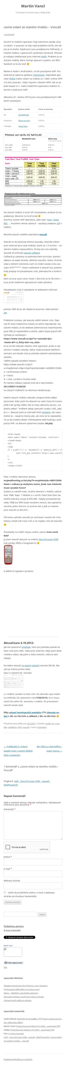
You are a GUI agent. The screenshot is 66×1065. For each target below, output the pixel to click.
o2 (53, 723)
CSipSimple (39, 75)
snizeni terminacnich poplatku (25, 712)
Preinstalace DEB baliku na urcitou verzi (21, 989)
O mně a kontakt (16, 1033)
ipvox (56, 219)
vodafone (12, 727)
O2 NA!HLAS (23, 115)
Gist (5, 967)
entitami (46, 412)
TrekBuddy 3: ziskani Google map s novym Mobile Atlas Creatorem (18, 751)
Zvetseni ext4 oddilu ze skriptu (17, 1000)
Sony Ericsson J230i (48, 539)
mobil (48, 723)
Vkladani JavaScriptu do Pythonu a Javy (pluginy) (26, 985)
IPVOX (12, 78)
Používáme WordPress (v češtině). (18, 1059)
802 (5, 223)
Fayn (49, 219)
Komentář (10, 809)
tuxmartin (42, 727)
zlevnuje (51, 712)
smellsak (25, 647)
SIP (58, 223)
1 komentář (9, 34)
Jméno (8, 856)
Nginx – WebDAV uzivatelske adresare (21, 993)
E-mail (8, 868)
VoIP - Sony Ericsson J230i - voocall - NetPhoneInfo (26, 1037)
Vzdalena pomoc (14, 926)
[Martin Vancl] (13, 955)
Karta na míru (24, 120)
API (5, 312)
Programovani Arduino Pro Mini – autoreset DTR (38, 1026)
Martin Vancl (33, 6)
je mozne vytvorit (30, 665)
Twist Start (22, 126)
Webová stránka (12, 880)
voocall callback (32, 252)
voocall (43, 234)
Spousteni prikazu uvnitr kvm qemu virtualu (24, 996)
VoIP (44, 56)
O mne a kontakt (12, 930)
